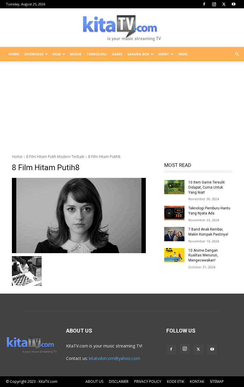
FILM (57, 54)
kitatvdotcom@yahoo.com (114, 358)
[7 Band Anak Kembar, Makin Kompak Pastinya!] (174, 234)
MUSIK (75, 54)
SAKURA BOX (138, 54)
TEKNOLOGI (97, 54)
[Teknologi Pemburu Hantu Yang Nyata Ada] (174, 213)
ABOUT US (94, 381)
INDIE (182, 54)
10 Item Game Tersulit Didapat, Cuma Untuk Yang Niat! (206, 187)
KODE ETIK (175, 381)
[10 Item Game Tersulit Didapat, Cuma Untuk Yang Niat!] (174, 187)
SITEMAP (217, 381)
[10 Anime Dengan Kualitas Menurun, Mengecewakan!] (174, 255)
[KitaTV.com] (122, 28)
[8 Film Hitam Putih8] (84, 215)
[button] (237, 54)
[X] (223, 4)
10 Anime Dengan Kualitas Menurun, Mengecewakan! (203, 255)
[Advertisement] (122, 105)
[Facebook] (204, 4)
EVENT (163, 54)
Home (17, 156)
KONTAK (197, 381)
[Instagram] (213, 4)
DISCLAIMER (119, 381)
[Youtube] (233, 4)
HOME (14, 54)
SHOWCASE (33, 54)
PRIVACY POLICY (147, 381)
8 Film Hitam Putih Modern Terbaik (55, 156)
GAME (117, 54)
